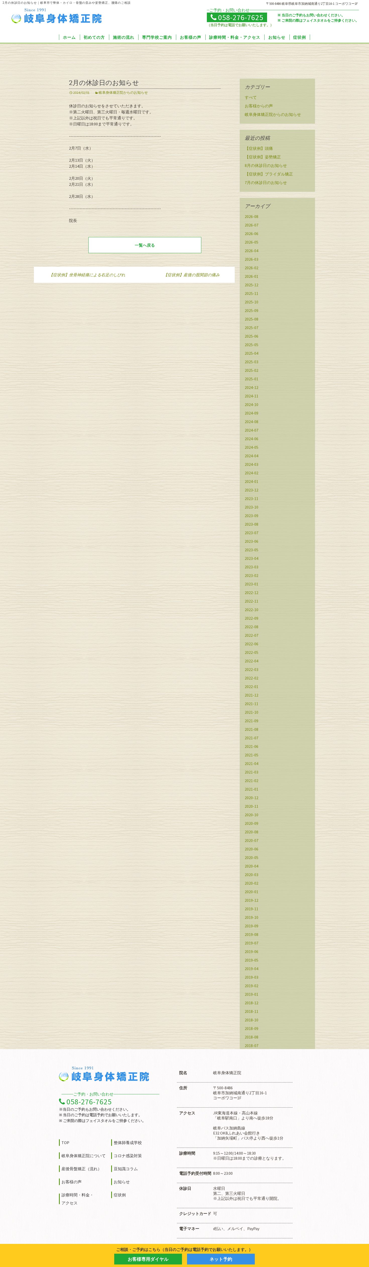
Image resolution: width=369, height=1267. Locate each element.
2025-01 (251, 378)
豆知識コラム (126, 1168)
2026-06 (251, 233)
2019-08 (251, 934)
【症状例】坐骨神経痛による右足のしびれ (87, 274)
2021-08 (251, 729)
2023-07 (251, 532)
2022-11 (251, 601)
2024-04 (251, 455)
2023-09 (251, 515)
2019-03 (251, 977)
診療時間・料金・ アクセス (78, 1198)
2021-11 (251, 703)
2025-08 (251, 319)
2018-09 (251, 1028)
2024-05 (251, 447)
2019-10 (251, 917)
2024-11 (251, 395)
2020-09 (251, 823)
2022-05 (251, 652)
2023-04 (251, 558)
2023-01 (251, 583)
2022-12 (251, 592)
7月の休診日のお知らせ (266, 182)
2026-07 (251, 225)
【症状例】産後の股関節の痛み (191, 274)
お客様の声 (190, 37)
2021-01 (251, 789)
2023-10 (251, 507)
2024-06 (251, 438)
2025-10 (251, 301)
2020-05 (251, 857)
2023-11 (251, 498)
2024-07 (251, 430)
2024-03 (251, 464)
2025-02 (251, 370)
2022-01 (251, 686)
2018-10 (251, 1019)
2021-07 (251, 737)
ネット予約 (221, 1259)
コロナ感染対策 (128, 1155)
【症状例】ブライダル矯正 (269, 173)
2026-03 (251, 259)
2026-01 (251, 276)
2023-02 (251, 575)
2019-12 (251, 900)
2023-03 (251, 566)
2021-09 (251, 720)
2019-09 (251, 925)
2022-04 (251, 660)
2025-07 (251, 327)
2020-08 (251, 831)
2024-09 (251, 413)
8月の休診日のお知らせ (266, 165)
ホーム (69, 37)
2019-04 (251, 968)
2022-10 (251, 609)
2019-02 (251, 985)
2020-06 (251, 848)
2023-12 (251, 489)
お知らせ (276, 37)
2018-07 (251, 1045)
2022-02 (251, 678)
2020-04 (251, 866)
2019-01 (251, 994)
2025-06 (251, 336)
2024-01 (251, 481)
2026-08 (251, 216)
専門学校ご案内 (157, 37)
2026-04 (251, 250)
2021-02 (251, 780)
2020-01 (251, 891)
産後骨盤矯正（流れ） (82, 1168)
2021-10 (251, 712)
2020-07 (251, 840)
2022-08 (251, 626)
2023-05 (251, 549)
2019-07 (251, 942)
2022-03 (251, 669)
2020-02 (251, 883)
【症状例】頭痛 (259, 148)
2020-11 (251, 806)
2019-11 (251, 908)
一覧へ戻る (145, 245)
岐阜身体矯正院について (84, 1155)
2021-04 (251, 763)
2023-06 (251, 541)
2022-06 (251, 643)
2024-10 (251, 404)
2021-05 (251, 754)
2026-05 (251, 242)
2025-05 (251, 344)
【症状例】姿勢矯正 (263, 156)
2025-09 (251, 310)
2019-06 (251, 951)
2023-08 (251, 524)
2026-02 (251, 267)
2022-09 (251, 618)
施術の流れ (123, 37)
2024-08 (251, 421)
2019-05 (251, 960)
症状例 (299, 37)
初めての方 (94, 37)
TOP (65, 1142)
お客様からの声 (259, 105)
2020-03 (251, 874)
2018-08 (251, 1036)
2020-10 (251, 814)
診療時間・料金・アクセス (234, 37)
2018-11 (251, 1011)
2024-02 (251, 472)
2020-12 (251, 797)
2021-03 (251, 772)
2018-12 (251, 1002)
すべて (251, 97)
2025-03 (251, 361)
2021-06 (251, 746)
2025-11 (251, 293)
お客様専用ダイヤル (148, 1259)
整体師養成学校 (128, 1142)
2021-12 (251, 695)
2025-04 (251, 353)
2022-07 (251, 635)
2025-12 (251, 284)
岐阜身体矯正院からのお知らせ (123, 92)
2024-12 (251, 387)
